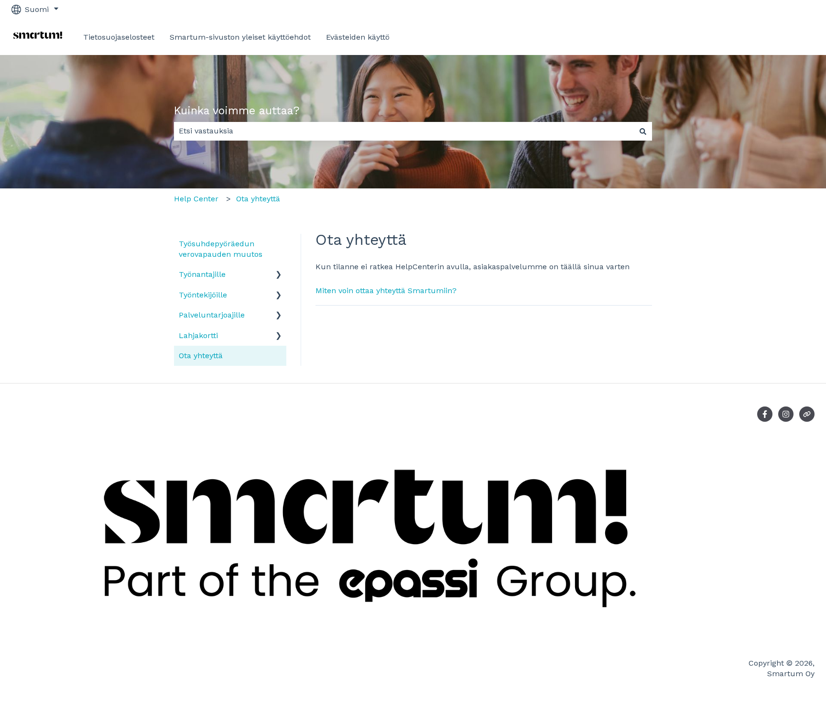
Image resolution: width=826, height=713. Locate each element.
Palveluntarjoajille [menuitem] (212, 314)
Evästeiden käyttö (358, 37)
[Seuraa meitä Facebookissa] (764, 414)
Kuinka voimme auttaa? (237, 110)
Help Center (196, 198)
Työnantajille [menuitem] (202, 274)
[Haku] (643, 131)
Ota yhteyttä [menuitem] (201, 355)
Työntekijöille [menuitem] (203, 294)
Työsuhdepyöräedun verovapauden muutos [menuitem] (220, 249)
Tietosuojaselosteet (118, 37)
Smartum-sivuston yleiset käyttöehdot (240, 37)
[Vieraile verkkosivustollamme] (807, 414)
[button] (278, 275)
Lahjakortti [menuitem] (198, 335)
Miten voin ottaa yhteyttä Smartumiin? (385, 290)
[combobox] (404, 131)
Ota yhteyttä (258, 198)
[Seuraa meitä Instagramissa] (785, 414)
